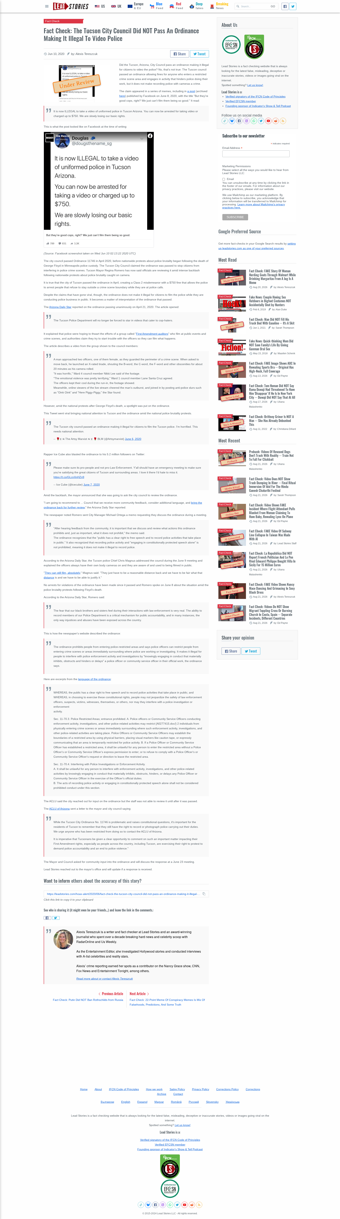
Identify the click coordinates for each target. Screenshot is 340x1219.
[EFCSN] (170, 1189)
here (122, 95)
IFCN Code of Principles (124, 1089)
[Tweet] (292, 6)
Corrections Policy (227, 1089)
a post (191, 91)
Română (176, 1101)
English (125, 1101)
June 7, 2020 (91, 484)
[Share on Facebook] (47, 918)
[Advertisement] (126, 1041)
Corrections (253, 1089)
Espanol (142, 1101)
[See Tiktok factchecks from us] (225, 121)
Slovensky (212, 1101)
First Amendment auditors (152, 333)
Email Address (232, 148)
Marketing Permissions (236, 166)
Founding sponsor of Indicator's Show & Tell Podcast (258, 106)
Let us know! (255, 85)
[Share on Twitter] (56, 918)
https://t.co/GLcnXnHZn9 (69, 477)
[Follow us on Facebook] (239, 121)
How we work (154, 1089)
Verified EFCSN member (240, 101)
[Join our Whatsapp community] (254, 121)
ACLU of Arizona (59, 808)
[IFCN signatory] (170, 1166)
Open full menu (47, 6)
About (98, 1089)
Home (84, 1089)
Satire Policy (177, 1089)
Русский (194, 1101)
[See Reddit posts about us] (276, 121)
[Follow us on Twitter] (261, 121)
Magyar (159, 1101)
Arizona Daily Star (60, 307)
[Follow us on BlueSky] (232, 121)
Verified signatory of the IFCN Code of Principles (255, 96)
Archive (161, 1094)
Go (273, 6)
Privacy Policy (200, 1089)
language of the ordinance (94, 679)
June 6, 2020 (133, 438)
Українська (232, 1101)
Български (107, 1101)
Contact (178, 1094)
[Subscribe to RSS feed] (283, 121)
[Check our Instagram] (246, 121)
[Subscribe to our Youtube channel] (268, 121)
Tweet (201, 53)
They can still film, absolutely (62, 572)
